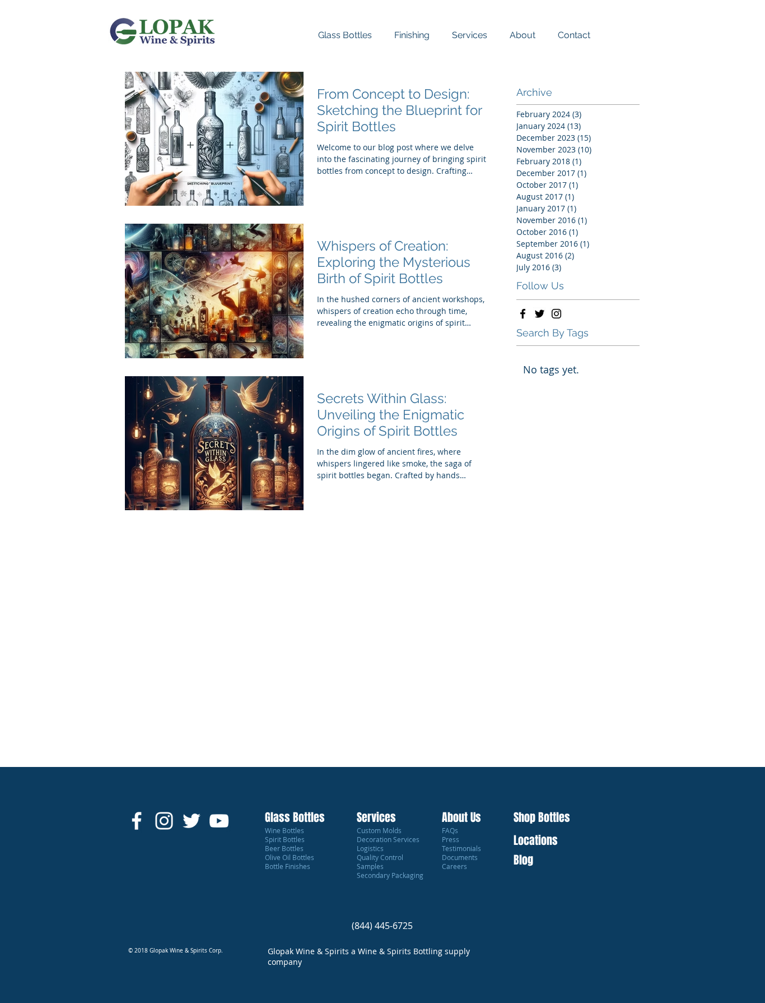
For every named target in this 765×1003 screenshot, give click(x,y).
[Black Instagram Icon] (556, 313)
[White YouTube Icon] (219, 821)
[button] (574, 35)
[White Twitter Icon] (191, 821)
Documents (460, 857)
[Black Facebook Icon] (522, 313)
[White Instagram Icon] (164, 821)
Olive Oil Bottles (289, 857)
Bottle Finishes (287, 866)
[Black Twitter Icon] (539, 313)
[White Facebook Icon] (136, 821)
